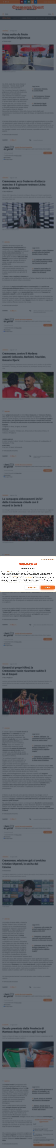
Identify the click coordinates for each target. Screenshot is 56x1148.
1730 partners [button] (10, 571)
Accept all (47, 587)
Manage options (32, 587)
